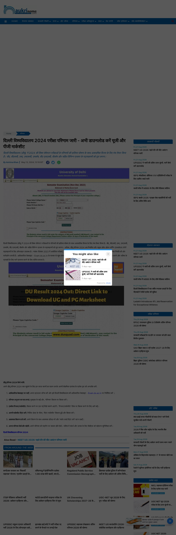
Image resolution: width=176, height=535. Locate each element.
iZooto (108, 283)
